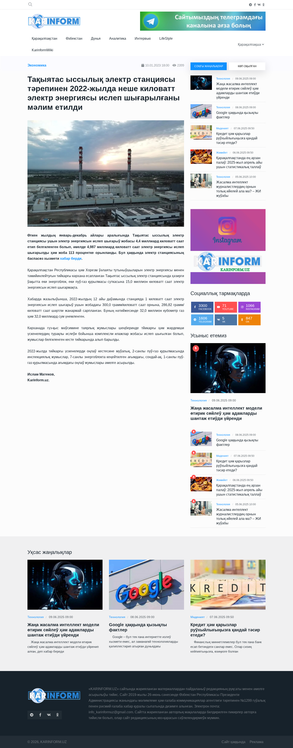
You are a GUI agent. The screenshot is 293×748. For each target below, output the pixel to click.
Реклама (256, 742)
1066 (253, 306)
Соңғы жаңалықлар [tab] (208, 66)
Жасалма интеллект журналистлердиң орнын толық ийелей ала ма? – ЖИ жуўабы (238, 189)
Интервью (143, 38)
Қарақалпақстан (44, 38)
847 (249, 319)
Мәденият (222, 128)
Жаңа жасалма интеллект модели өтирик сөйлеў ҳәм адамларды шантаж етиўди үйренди (238, 90)
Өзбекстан (74, 38)
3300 (205, 306)
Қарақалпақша (250, 44)
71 (228, 306)
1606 (205, 319)
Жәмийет (222, 152)
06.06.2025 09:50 (243, 152)
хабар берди (71, 258)
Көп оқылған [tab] (247, 66)
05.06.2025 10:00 (245, 176)
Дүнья (96, 38)
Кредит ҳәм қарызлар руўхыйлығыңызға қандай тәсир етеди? (236, 138)
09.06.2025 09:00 (245, 78)
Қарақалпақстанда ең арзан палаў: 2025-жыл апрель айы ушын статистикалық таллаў (239, 162)
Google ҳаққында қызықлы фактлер (237, 115)
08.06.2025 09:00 (245, 107)
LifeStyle (166, 38)
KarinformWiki (42, 50)
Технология (223, 78)
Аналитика (117, 38)
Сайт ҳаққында (233, 742)
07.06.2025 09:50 (244, 128)
